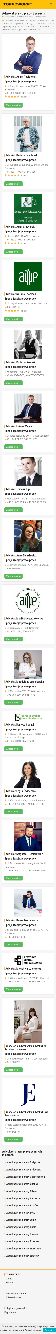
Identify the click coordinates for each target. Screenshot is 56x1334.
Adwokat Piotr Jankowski (20, 362)
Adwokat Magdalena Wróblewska (24, 681)
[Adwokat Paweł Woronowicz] (28, 903)
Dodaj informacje (17, 1293)
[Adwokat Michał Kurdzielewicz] (28, 960)
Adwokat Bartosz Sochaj (19, 724)
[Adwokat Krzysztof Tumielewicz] (28, 836)
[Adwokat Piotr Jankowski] (28, 344)
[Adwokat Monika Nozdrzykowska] (28, 601)
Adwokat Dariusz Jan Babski (21, 155)
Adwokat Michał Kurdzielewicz (23, 968)
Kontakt (10, 1282)
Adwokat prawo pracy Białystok (23, 1162)
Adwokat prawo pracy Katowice (23, 1198)
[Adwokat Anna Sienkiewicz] (28, 536)
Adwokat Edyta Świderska (20, 791)
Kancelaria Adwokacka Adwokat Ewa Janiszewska (26, 1113)
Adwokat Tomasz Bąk (17, 489)
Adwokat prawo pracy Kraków (22, 1205)
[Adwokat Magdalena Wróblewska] (28, 664)
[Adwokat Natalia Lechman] (28, 276)
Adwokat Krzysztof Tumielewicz (24, 854)
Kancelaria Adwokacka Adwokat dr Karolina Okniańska (25, 1047)
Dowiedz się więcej (33, 1330)
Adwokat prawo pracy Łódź (20, 1212)
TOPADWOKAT (13, 1274)
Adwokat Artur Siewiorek (20, 226)
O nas (9, 1278)
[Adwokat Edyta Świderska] (28, 773)
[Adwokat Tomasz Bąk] (28, 471)
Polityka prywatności (15, 1308)
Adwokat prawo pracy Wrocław (22, 1255)
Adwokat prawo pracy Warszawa (23, 1248)
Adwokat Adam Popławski (20, 76)
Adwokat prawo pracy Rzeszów (22, 1241)
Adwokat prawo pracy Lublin (21, 1219)
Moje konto (14, 1297)
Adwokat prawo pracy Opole (21, 1226)
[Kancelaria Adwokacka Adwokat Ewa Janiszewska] (28, 1094)
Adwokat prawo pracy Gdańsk (22, 1183)
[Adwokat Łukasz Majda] (28, 408)
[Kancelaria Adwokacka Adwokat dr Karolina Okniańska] (28, 1021)
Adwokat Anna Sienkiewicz (21, 555)
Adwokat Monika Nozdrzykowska (24, 618)
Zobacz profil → (13, 105)
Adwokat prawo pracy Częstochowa (25, 1176)
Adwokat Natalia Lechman (20, 294)
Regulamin (10, 1312)
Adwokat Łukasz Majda (18, 426)
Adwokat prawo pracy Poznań (22, 1234)
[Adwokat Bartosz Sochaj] (28, 717)
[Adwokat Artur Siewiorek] (28, 209)
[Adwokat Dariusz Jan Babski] (28, 134)
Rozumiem (50, 1330)
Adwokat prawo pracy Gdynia (21, 1191)
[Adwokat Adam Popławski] (28, 55)
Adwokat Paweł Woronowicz (21, 920)
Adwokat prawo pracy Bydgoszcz (23, 1169)
